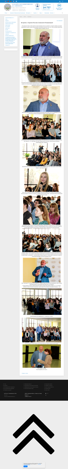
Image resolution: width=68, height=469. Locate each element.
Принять (25, 466)
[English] (5, 1)
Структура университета (9, 17)
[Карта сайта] (59, 1)
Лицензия (7, 20)
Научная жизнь (47, 388)
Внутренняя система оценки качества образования (10, 43)
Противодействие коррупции (9, 388)
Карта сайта (47, 389)
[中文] (8, 1)
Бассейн (6, 29)
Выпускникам (47, 12)
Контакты (51, 12)
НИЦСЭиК (7, 34)
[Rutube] (48, 393)
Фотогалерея (7, 26)
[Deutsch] (11, 1)
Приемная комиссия (28, 383)
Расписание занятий (48, 383)
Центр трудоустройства (49, 386)
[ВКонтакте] (46, 393)
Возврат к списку (25, 373)
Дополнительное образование (10, 22)
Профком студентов (48, 385)
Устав (6, 19)
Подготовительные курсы (29, 388)
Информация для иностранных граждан (31, 386)
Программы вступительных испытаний (31, 385)
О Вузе (6, 12)
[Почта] (62, 1)
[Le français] (13, 1)
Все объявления (59, 20)
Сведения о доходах (7, 389)
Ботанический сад (8, 31)
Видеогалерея (7, 25)
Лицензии (5, 385)
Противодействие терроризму (9, 386)
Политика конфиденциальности (9, 396)
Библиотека (7, 28)
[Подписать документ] (45, 395)
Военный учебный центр (9, 35)
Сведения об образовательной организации (17, 12)
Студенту (35, 12)
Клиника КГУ (7, 45)
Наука (41, 12)
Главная (21, 16)
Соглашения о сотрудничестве (10, 32)
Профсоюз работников (9, 23)
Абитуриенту (28, 12)
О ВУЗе (25, 16)
